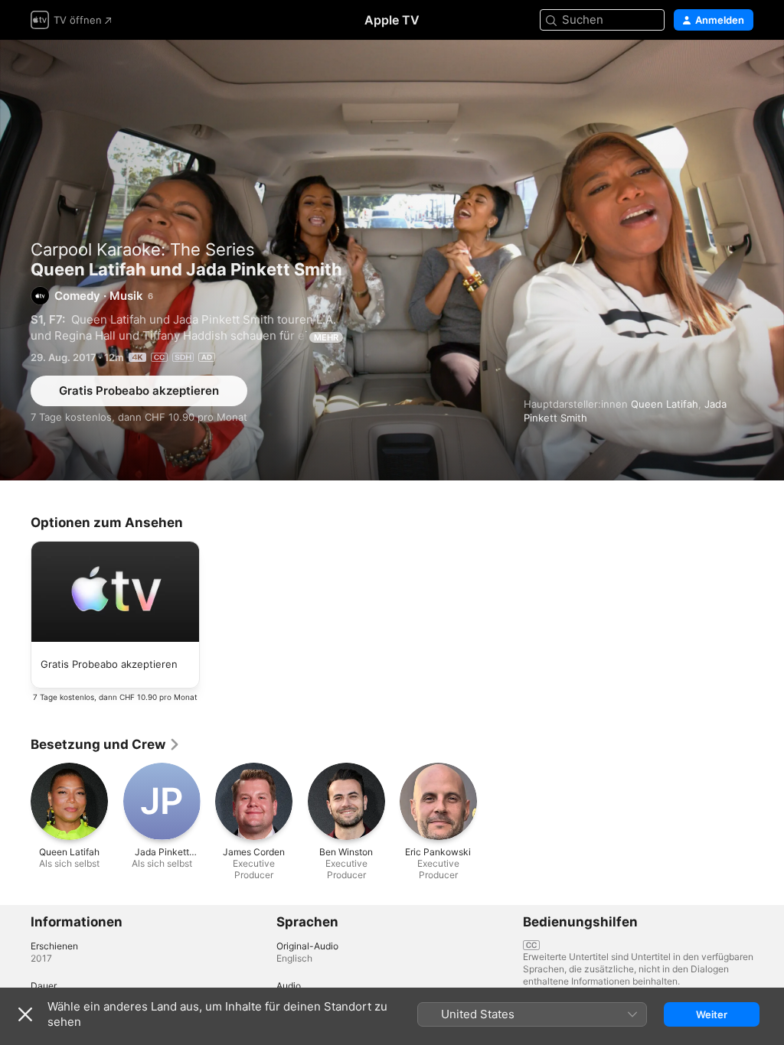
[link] (106, 744)
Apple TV (392, 20)
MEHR (326, 337)
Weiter (711, 1014)
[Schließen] (25, 1014)
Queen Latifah (664, 404)
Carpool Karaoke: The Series (143, 249)
